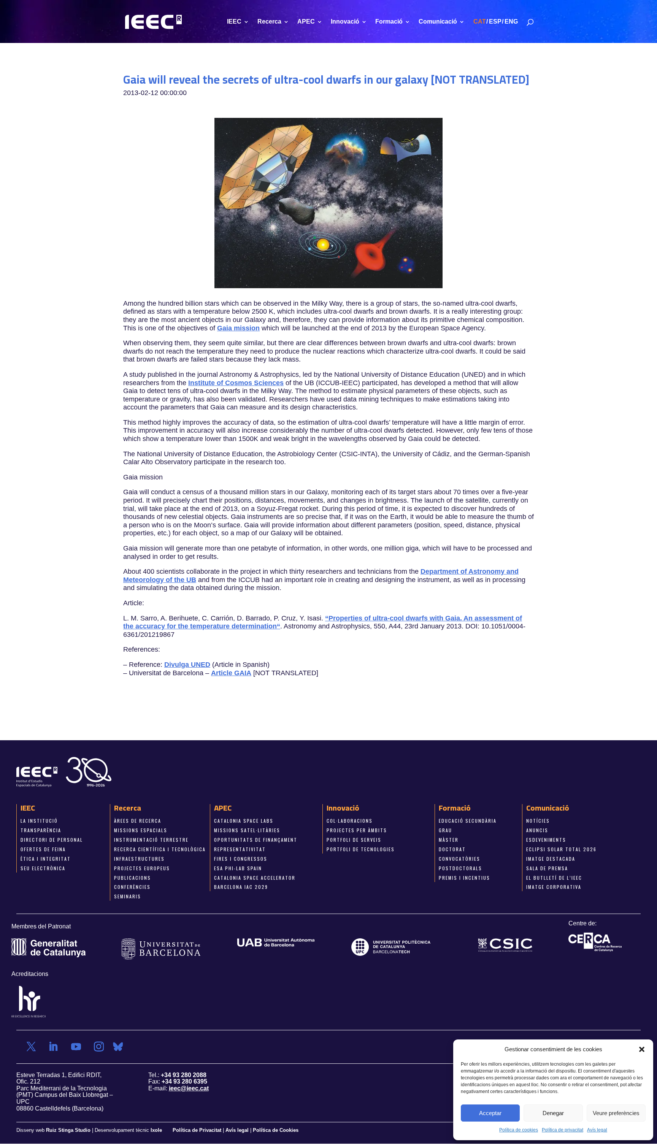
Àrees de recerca (137, 820)
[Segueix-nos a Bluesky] (118, 1046)
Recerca (269, 22)
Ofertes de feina (43, 849)
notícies (538, 820)
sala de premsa (547, 868)
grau (445, 830)
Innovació (345, 22)
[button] (642, 1049)
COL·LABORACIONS (350, 820)
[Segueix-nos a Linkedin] (53, 1046)
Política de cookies (518, 1130)
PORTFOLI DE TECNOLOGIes (361, 849)
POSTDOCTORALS (460, 868)
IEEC (234, 22)
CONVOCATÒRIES (459, 858)
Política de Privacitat (198, 1130)
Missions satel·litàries (247, 830)
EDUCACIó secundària (468, 820)
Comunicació (438, 22)
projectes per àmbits (357, 830)
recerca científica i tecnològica (160, 849)
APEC (306, 22)
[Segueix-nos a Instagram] (99, 1046)
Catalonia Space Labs (243, 820)
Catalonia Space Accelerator (254, 877)
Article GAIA (231, 672)
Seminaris (127, 896)
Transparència (41, 830)
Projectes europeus (142, 868)
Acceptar (490, 1113)
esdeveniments (546, 839)
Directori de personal (52, 839)
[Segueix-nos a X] (31, 1046)
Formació (389, 22)
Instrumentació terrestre (151, 839)
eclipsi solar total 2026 (561, 849)
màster (449, 839)
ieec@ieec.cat (189, 1088)
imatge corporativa (553, 887)
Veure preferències (616, 1113)
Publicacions (132, 877)
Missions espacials (140, 830)
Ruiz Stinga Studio (68, 1130)
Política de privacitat (562, 1130)
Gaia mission (238, 328)
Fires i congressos (240, 858)
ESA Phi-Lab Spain (238, 868)
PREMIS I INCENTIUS (464, 877)
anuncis (537, 830)
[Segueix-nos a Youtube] (76, 1046)
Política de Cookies (275, 1130)
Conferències (132, 887)
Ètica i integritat (46, 858)
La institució (39, 820)
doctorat (452, 849)
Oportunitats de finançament (255, 839)
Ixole (156, 1130)
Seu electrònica (43, 868)
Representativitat (240, 849)
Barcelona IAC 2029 (241, 887)
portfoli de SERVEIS (354, 839)
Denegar (553, 1113)
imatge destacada (550, 858)
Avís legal (597, 1130)
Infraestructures (139, 858)
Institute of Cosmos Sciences (236, 382)
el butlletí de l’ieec (554, 877)
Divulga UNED (187, 664)
